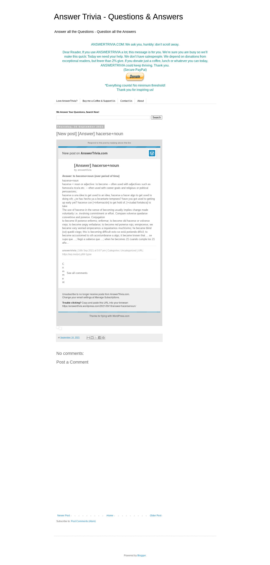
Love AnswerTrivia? (66, 101)
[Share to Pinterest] (103, 338)
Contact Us (126, 101)
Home (110, 515)
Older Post (155, 515)
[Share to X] (96, 338)
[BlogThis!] (92, 338)
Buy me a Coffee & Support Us (99, 101)
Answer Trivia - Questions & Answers (118, 16)
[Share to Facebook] (100, 338)
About (140, 101)
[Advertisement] (109, 481)
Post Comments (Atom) (83, 521)
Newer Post (63, 515)
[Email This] (88, 338)
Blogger (141, 555)
